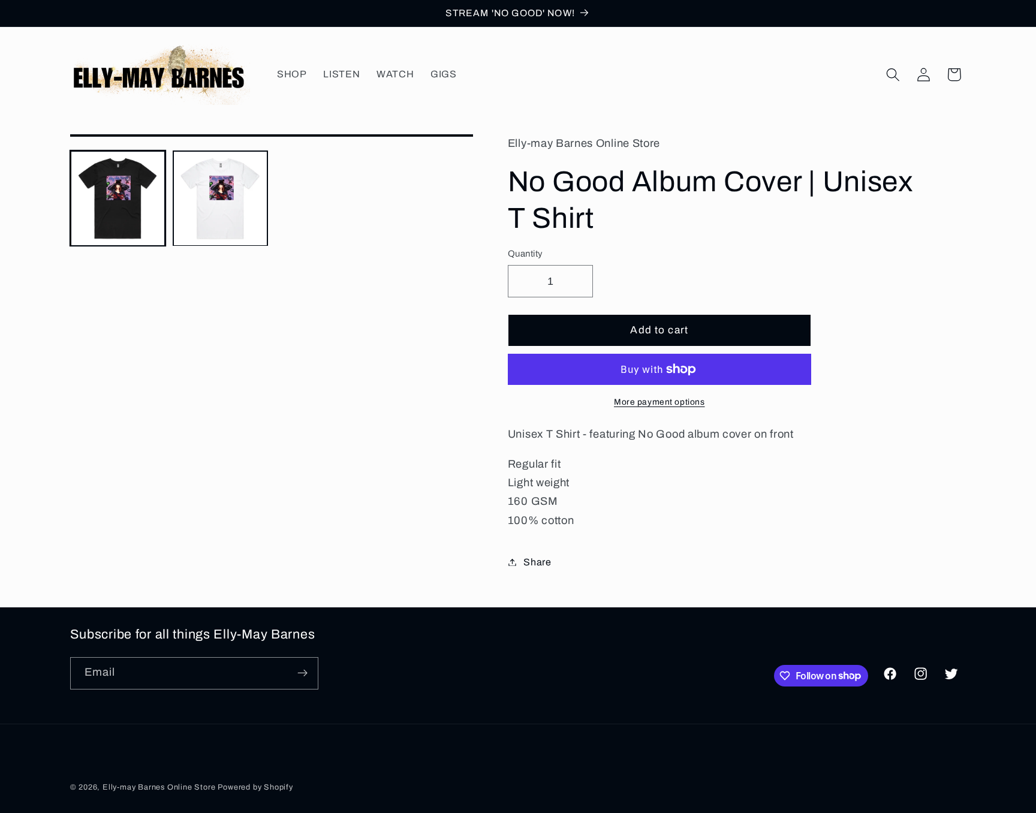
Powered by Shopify (255, 787)
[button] (893, 74)
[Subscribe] (302, 673)
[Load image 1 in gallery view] (118, 198)
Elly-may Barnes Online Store (160, 787)
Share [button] (537, 562)
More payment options (659, 402)
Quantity (525, 253)
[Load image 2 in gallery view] (221, 198)
